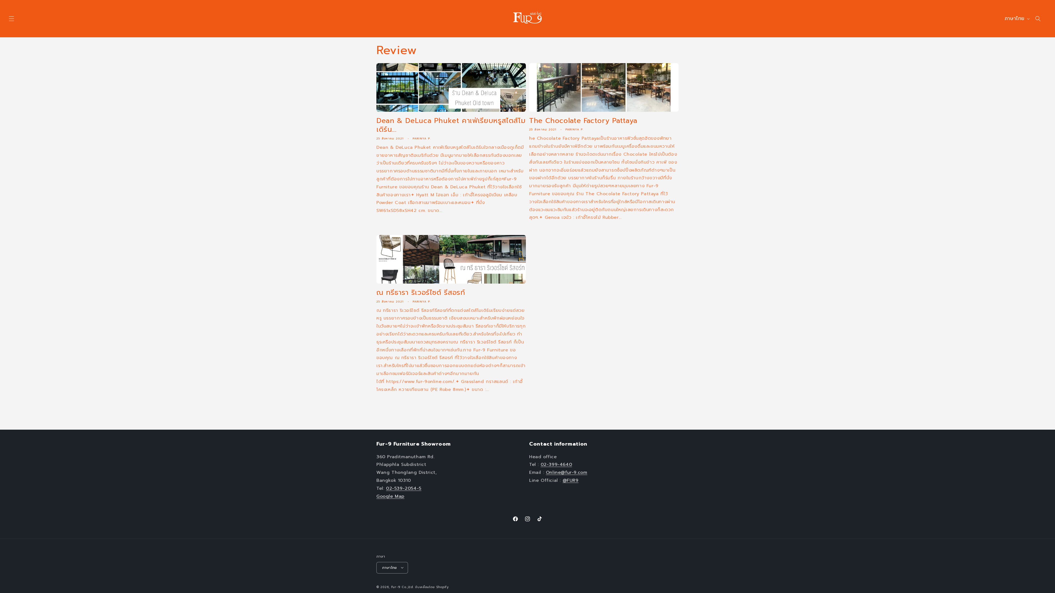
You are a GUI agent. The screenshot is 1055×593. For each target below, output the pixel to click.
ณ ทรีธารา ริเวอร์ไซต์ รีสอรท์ (420, 292)
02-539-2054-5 (403, 488)
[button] (11, 19)
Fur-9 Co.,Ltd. (402, 586)
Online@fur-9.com (566, 472)
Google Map (390, 496)
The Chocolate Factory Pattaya (583, 120)
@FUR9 (571, 480)
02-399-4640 (556, 464)
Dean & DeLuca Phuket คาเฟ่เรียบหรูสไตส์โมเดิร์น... (450, 125)
